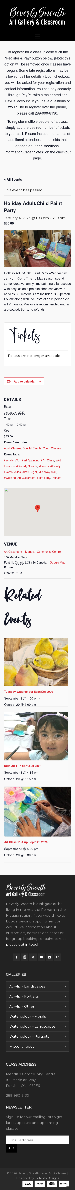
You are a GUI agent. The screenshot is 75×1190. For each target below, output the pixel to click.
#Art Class (47, 460)
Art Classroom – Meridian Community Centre (32, 552)
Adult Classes (12, 448)
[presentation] (36, 662)
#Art (17, 460)
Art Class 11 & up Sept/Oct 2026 (26, 842)
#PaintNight (29, 472)
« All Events (13, 179)
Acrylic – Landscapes (27, 986)
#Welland (10, 478)
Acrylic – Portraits (24, 996)
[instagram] (24, 957)
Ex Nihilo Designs (47, 1178)
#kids (17, 472)
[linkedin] (49, 957)
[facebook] (16, 957)
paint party (43, 478)
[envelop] (57, 957)
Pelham (56, 478)
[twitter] (33, 957)
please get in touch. (23, 944)
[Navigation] (37, 36)
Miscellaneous (21, 1046)
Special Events (32, 448)
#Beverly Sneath (26, 466)
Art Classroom (26, 478)
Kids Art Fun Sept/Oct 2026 (22, 766)
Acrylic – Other (21, 1006)
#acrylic (9, 460)
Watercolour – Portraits (29, 1036)
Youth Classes (52, 448)
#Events (44, 466)
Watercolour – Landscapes (32, 1026)
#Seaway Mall (47, 472)
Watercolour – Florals (27, 1016)
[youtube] (41, 957)
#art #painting (30, 460)
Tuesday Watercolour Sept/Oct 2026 (28, 692)
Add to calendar (25, 381)
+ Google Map (56, 562)
